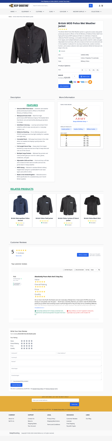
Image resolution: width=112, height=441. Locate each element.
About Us (11, 418)
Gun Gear (63, 11)
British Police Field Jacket (44, 218)
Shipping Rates (32, 423)
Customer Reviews (72, 418)
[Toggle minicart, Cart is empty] (102, 5)
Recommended (80, 269)
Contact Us (31, 418)
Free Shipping (71, 423)
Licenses (69, 421)
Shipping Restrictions (53, 421)
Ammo (12, 11)
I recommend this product (20, 381)
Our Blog (88, 418)
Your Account (32, 426)
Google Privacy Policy (38, 388)
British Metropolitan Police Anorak (20, 219)
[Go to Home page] (19, 5)
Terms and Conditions (53, 424)
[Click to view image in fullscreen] (31, 43)
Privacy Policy (51, 418)
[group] (63, 29)
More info (19, 256)
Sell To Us (11, 421)
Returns (30, 421)
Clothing (39, 11)
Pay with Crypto (71, 426)
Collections (95, 11)
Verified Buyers (69, 269)
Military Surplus (78, 11)
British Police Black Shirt (92, 218)
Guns (51, 11)
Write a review (83, 255)
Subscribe (74, 404)
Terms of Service (50, 388)
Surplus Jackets (66, 129)
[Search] (91, 5)
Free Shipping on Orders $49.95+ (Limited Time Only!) (55, 1)
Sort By (87, 269)
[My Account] (99, 5)
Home (10, 16)
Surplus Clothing (78, 129)
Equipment (25, 11)
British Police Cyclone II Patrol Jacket (68, 219)
